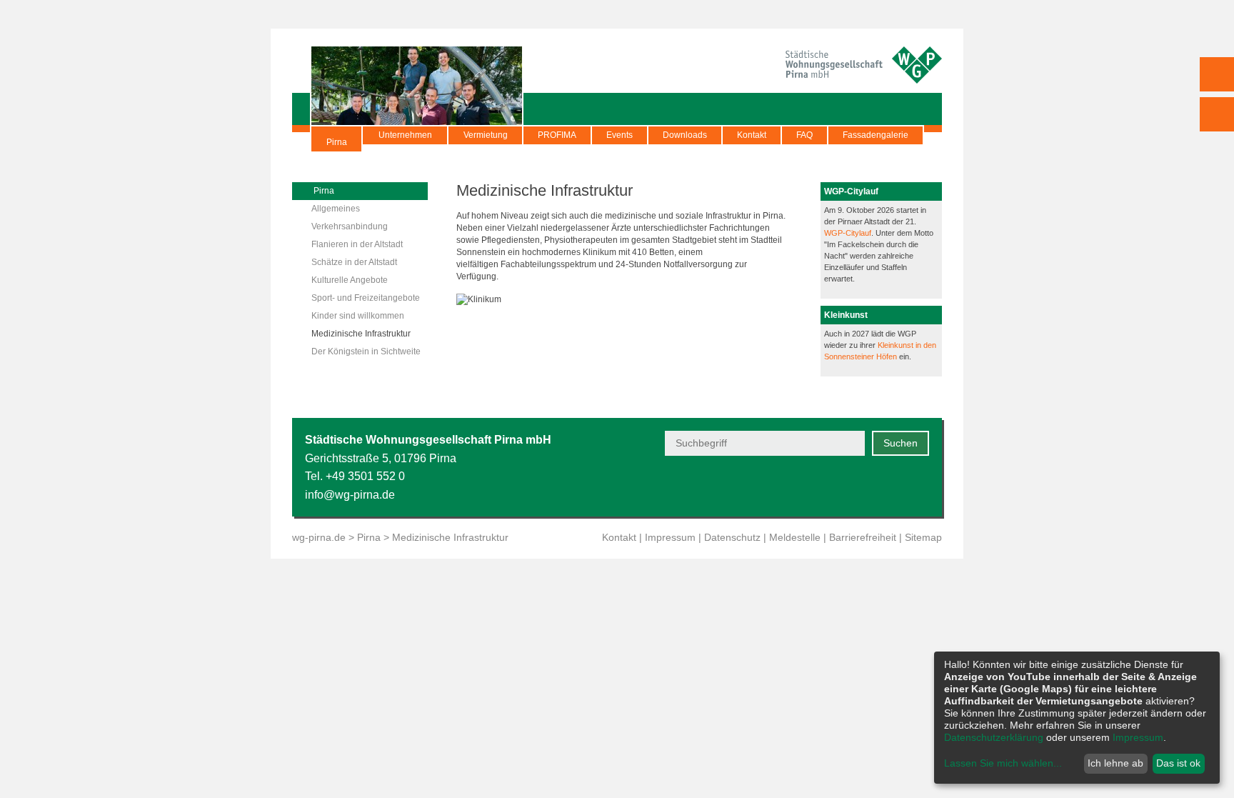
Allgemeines (335, 209)
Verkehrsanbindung (349, 226)
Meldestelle (795, 537)
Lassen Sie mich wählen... (1003, 763)
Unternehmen (405, 135)
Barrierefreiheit (862, 537)
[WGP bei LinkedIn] (920, 486)
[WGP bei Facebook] (850, 486)
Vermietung (485, 135)
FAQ (804, 135)
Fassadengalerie (875, 135)
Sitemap (923, 537)
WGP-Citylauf (847, 233)
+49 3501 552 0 (365, 476)
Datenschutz (732, 537)
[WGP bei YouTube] (815, 486)
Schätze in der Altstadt (354, 262)
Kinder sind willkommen (357, 316)
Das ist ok (1178, 763)
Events (619, 135)
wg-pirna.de (319, 537)
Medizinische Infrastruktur (361, 334)
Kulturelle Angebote (349, 280)
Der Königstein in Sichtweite (366, 351)
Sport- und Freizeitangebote (365, 298)
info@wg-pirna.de (350, 495)
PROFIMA (557, 135)
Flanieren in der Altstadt (357, 244)
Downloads (685, 135)
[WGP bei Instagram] (885, 486)
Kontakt (751, 135)
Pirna (336, 142)
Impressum (670, 537)
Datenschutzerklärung (993, 737)
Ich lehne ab (1115, 763)
